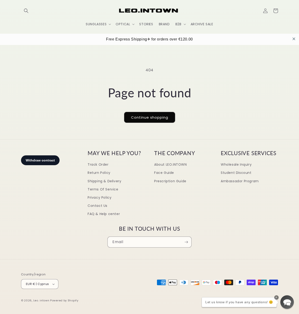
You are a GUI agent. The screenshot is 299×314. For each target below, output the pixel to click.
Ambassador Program (240, 181)
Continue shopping (149, 117)
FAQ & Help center (104, 214)
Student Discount (236, 172)
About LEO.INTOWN (170, 164)
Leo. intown (41, 300)
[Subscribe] (186, 242)
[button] (26, 11)
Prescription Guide (170, 181)
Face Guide (164, 172)
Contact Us (97, 205)
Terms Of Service (103, 189)
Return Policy (99, 172)
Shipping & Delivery (104, 181)
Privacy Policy (99, 197)
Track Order (98, 164)
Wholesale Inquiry (236, 164)
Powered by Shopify (64, 300)
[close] (294, 39)
